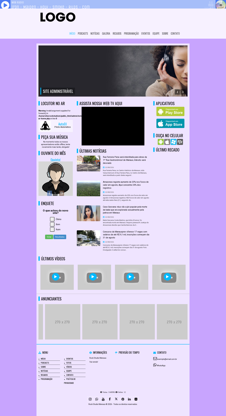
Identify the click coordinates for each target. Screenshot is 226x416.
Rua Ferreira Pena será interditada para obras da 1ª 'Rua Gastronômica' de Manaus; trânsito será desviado (125, 160)
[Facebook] (109, 399)
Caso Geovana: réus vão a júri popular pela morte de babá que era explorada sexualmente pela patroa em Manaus (125, 210)
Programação (131, 33)
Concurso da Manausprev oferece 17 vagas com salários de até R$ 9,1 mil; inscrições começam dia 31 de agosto (126, 234)
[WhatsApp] (96, 399)
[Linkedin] (129, 399)
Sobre (165, 33)
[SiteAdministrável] (56, 317)
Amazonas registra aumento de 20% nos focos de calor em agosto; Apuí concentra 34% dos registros (126, 185)
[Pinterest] (123, 399)
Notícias (95, 33)
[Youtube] (103, 399)
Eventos (145, 33)
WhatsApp (161, 366)
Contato (175, 33)
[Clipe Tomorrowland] (55, 277)
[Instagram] (90, 399)
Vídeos (69, 366)
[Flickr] (136, 399)
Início (72, 33)
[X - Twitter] (116, 399)
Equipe (156, 33)
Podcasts (83, 33)
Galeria (106, 33)
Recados (117, 33)
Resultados (59, 237)
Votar (49, 237)
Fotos (68, 362)
